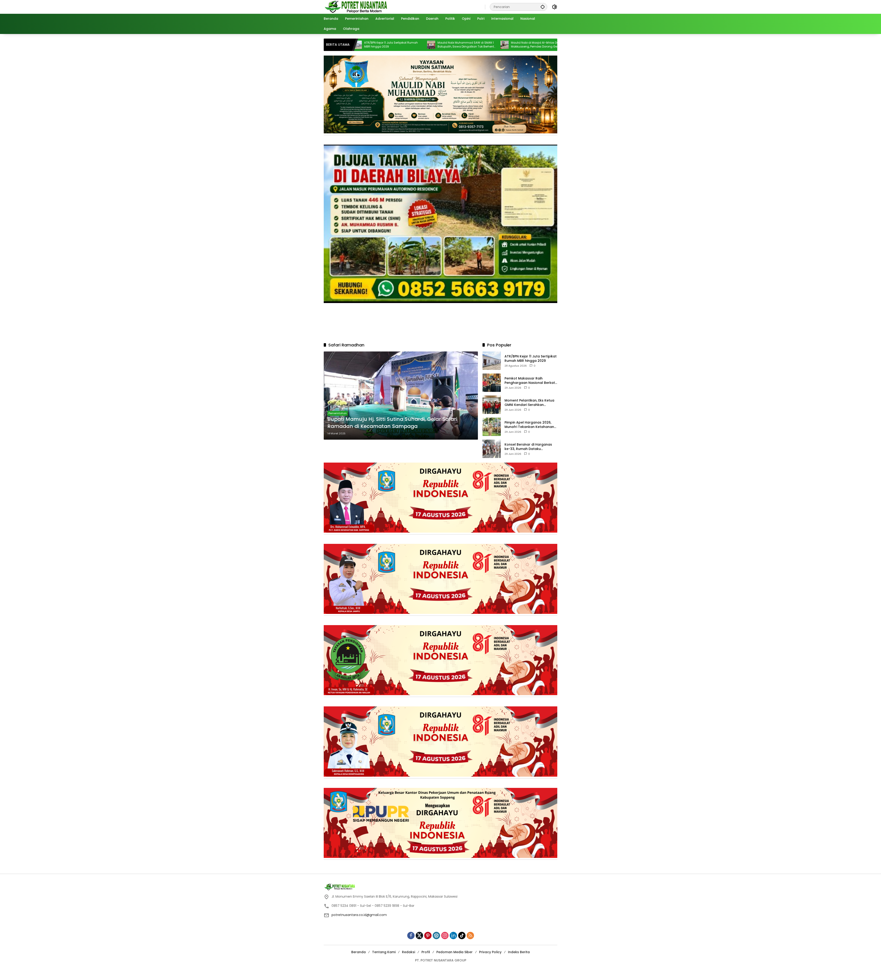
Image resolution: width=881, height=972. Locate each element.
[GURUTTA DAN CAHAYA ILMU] (497, 45)
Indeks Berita (519, 952)
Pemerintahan (338, 413)
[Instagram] (445, 935)
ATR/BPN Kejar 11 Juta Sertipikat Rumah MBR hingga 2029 (531, 358)
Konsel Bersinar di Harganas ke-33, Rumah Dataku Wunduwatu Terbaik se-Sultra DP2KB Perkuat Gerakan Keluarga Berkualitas (530, 446)
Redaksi (408, 952)
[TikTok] (462, 935)
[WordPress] (436, 935)
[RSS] (470, 935)
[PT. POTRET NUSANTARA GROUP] (357, 6)
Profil (425, 952)
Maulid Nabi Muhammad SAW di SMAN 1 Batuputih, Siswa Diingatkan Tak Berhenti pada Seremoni (385, 45)
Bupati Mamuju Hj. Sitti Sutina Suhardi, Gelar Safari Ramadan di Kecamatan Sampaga (392, 423)
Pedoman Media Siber (454, 952)
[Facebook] (411, 935)
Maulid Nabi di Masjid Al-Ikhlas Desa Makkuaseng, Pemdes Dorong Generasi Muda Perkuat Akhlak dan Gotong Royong (457, 45)
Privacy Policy (490, 952)
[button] (542, 7)
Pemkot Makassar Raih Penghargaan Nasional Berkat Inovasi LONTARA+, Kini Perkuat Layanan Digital (530, 380)
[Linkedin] (453, 935)
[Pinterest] (428, 935)
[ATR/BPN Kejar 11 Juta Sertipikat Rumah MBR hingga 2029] (491, 360)
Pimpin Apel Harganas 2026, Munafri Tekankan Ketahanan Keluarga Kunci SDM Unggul (529, 424)
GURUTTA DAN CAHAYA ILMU (522, 45)
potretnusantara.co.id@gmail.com (359, 915)
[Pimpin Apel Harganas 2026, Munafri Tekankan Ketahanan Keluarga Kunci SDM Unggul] (491, 427)
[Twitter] (419, 935)
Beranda (358, 952)
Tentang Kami (384, 952)
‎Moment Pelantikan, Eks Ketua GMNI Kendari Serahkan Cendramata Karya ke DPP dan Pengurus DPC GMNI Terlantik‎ (530, 402)
